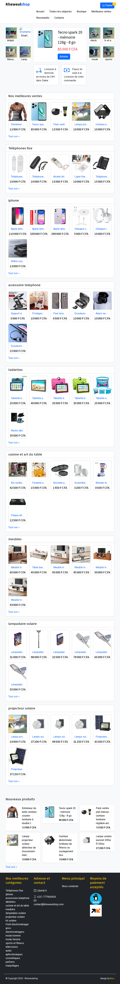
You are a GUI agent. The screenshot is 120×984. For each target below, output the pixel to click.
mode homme (13, 935)
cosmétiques (13, 958)
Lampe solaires (26, 59)
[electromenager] (94, 32)
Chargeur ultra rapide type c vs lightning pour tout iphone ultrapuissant (81, 228)
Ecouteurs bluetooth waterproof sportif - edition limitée (17, 345)
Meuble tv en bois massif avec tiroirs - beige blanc (81, 567)
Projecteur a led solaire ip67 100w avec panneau (17, 769)
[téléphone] (11, 32)
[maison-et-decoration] (11, 51)
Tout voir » (14, 136)
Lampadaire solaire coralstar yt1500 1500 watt (60, 652)
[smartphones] (25, 30)
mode (95, 59)
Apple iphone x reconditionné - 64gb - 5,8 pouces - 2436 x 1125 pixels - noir (17, 228)
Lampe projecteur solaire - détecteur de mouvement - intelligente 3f (81, 124)
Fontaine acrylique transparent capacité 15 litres (39, 482)
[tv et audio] (108, 32)
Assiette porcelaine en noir (60, 482)
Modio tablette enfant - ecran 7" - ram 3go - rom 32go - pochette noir (17, 430)
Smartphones (26, 35)
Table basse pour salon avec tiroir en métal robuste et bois (39, 567)
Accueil (40, 11)
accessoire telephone (17, 898)
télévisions (12, 946)
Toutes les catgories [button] (60, 11)
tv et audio (109, 40)
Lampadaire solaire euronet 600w (81, 652)
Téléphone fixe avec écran (102, 176)
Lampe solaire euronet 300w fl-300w (39, 736)
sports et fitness (15, 943)
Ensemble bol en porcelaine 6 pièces (81, 482)
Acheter (64, 56)
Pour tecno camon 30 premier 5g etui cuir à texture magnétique (60, 313)
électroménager (95, 40)
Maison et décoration (12, 59)
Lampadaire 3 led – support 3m (39, 652)
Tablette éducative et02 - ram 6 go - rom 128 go (17, 398)
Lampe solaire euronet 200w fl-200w (81, 736)
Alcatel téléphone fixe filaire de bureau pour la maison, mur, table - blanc (60, 176)
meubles (10, 909)
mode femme (13, 939)
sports (108, 59)
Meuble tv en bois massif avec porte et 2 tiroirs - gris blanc (17, 599)
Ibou (112, 978)
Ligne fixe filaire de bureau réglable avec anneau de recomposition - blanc (81, 176)
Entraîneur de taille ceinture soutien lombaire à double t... (29, 816)
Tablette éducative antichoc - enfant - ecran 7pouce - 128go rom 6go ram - (60, 398)
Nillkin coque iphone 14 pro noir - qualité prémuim (17, 261)
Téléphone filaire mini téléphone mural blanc (17, 176)
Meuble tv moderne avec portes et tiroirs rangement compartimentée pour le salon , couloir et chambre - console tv (17, 567)
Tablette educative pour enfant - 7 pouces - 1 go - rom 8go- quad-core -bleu (102, 398)
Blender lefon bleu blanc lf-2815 (102, 482)
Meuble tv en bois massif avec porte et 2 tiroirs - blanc (60, 567)
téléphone (12, 40)
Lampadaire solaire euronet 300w (17, 684)
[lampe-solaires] (25, 51)
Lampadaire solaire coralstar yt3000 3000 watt (17, 652)
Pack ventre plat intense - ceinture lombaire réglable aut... (103, 816)
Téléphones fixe (14, 890)
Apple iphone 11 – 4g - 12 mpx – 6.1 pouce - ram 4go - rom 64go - (60, 228)
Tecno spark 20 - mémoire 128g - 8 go (70, 37)
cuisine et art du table (17, 905)
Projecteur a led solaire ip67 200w (102, 736)
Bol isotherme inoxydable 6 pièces (17, 482)
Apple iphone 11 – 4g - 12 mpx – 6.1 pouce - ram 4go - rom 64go (39, 228)
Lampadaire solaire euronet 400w (102, 652)
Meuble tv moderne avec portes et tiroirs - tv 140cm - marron (102, 567)
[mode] (94, 51)
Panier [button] (109, 5)
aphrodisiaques (14, 954)
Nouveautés (42, 17)
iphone (9, 894)
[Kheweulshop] (18, 4)
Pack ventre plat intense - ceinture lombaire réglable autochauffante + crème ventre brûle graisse (60, 124)
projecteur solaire (15, 916)
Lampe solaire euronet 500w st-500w (60, 736)
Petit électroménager (17, 924)
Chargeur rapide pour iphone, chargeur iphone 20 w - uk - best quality (102, 228)
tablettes (10, 901)
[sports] (108, 51)
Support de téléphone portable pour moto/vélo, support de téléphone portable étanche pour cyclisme (17, 313)
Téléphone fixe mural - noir (39, 176)
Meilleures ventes (101, 11)
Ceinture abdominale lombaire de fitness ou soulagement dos (102, 124)
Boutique (81, 11)
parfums (10, 961)
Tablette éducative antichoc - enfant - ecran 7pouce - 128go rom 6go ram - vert (81, 398)
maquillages (12, 965)
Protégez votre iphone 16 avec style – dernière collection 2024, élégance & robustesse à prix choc (39, 313)
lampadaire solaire (16, 913)
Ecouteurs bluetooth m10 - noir (81, 313)
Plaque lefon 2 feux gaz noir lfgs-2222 (17, 515)
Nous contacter (70, 886)
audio (9, 950)
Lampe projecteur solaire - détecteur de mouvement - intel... (29, 846)
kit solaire (11, 920)
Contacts (59, 17)
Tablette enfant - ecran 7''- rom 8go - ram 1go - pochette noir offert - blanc (39, 398)
